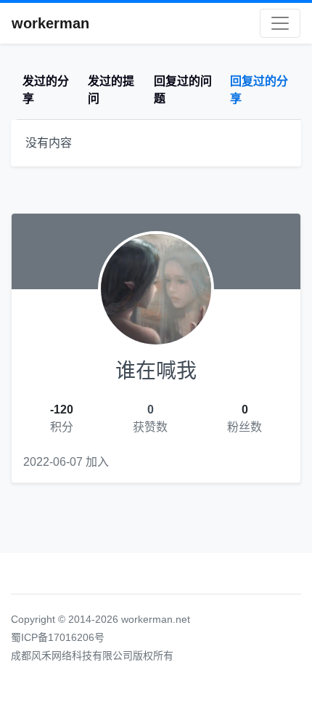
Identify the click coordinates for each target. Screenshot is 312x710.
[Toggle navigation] (280, 23)
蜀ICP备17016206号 (57, 637)
